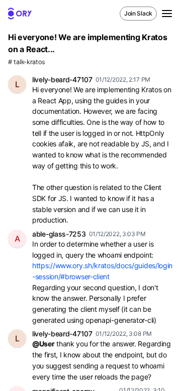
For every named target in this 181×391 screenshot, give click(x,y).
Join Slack (138, 13)
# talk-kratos (26, 62)
